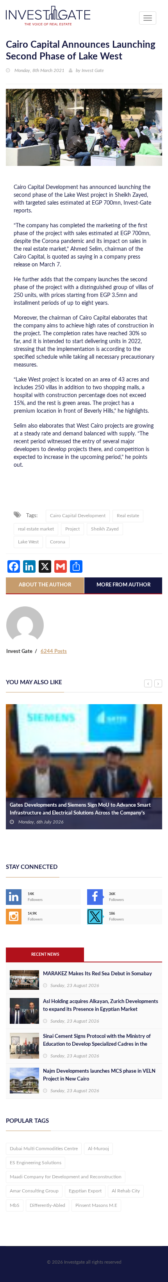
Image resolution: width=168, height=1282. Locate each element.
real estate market (36, 529)
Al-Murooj (98, 1148)
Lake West (28, 541)
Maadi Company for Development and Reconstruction (66, 1176)
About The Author (45, 585)
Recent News (45, 955)
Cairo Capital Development (77, 515)
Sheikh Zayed (105, 529)
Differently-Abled (47, 1205)
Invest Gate (93, 70)
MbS (15, 1205)
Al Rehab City (126, 1191)
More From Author (123, 585)
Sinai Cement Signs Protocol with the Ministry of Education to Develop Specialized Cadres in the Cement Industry (97, 1044)
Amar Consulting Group (34, 1191)
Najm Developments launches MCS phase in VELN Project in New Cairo (99, 1075)
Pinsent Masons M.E (96, 1205)
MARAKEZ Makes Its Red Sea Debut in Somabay (97, 973)
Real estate (128, 515)
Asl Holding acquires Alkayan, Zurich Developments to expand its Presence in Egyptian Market (100, 1005)
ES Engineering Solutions (35, 1162)
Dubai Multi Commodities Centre (44, 1148)
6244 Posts (54, 651)
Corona (57, 541)
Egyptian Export (85, 1191)
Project (72, 529)
